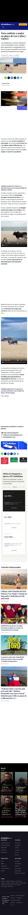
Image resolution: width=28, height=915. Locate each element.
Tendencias (4, 55)
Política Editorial (5, 845)
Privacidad (4, 852)
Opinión (17, 866)
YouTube (23, 461)
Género (17, 883)
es (11, 905)
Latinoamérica (5, 868)
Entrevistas (18, 868)
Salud (12, 883)
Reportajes (18, 871)
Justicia (8, 883)
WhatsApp (14, 461)
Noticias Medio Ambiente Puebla (10, 57)
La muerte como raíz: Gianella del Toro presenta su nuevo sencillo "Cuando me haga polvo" (12, 659)
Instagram (18, 845)
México (11, 55)
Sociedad (3, 884)
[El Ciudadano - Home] (7, 24)
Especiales (23, 883)
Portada (17, 861)
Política (3, 881)
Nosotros (13, 895)
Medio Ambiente (10, 881)
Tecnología (4, 886)
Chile (2, 861)
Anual (21, 487)
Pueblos (3, 883)
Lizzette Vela (5, 83)
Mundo (3, 871)
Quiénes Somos (5, 843)
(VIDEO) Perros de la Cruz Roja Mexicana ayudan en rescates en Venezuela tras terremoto (12, 628)
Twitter (17, 847)
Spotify (17, 855)
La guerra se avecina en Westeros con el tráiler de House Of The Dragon (12, 391)
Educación (10, 884)
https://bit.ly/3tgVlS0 (10, 433)
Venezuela (4, 866)
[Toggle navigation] (3, 27)
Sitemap (13, 902)
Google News (4, 462)
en (13, 905)
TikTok (16, 852)
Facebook (18, 843)
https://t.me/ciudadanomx (13, 435)
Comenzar (14, 527)
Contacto (3, 850)
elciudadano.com (9, 437)
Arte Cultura (17, 884)
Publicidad (4, 847)
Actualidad (18, 863)
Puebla (16, 55)
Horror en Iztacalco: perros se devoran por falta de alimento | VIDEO (13, 188)
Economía (19, 881)
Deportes (10, 886)
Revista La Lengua (20, 873)
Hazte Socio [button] (23, 24)
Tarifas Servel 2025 (15, 900)
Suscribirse (14, 508)
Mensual (15, 487)
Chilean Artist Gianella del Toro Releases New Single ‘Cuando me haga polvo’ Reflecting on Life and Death (14, 595)
